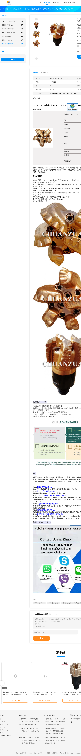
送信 (41, 638)
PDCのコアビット (39, 603)
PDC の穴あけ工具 (12, 44)
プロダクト (3, 721)
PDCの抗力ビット (53, 603)
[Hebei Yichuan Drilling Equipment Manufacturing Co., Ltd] (8, 3)
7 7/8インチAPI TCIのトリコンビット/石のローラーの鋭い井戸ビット (29, 731)
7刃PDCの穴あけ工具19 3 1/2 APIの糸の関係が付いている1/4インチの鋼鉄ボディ (15, 694)
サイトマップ (4, 730)
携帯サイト (3, 733)
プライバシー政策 (5, 735)
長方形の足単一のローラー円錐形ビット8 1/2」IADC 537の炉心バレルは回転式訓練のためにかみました (55, 722)
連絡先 (13, 59)
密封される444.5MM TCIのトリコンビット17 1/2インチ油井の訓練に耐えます (55, 740)
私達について (4, 724)
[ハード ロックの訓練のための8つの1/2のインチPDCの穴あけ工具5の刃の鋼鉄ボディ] (57, 34)
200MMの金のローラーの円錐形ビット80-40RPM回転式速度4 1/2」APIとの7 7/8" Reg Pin (55, 731)
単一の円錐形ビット (12, 36)
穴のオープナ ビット (12, 40)
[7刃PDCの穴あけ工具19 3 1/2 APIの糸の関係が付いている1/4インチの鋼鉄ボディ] (15, 676)
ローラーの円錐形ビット (12, 29)
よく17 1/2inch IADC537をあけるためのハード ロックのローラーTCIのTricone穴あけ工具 (29, 721)
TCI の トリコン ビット (12, 21)
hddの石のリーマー (12, 32)
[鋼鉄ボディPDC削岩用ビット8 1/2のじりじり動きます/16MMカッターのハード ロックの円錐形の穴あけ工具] (45, 676)
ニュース (3, 727)
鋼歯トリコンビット (12, 25)
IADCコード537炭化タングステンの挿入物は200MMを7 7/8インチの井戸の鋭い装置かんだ (29, 740)
